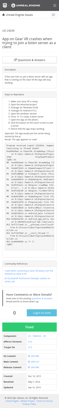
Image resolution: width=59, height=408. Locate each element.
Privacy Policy (29, 404)
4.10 (30, 341)
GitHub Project (27, 400)
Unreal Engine (12, 400)
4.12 (30, 347)
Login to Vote (42, 313)
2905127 (35, 361)
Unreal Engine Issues (19, 15)
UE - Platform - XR (37, 336)
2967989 (35, 356)
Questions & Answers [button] (31, 60)
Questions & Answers (41, 298)
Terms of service (44, 400)
